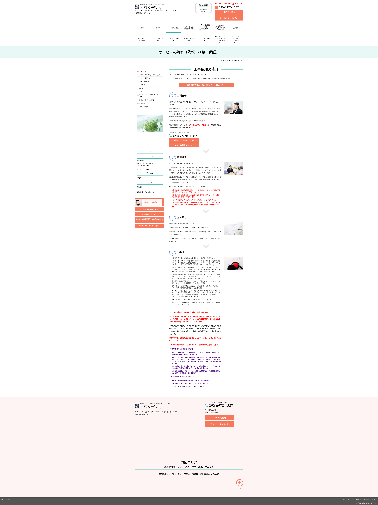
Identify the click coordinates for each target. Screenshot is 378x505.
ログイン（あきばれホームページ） (367, 503)
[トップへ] (239, 482)
